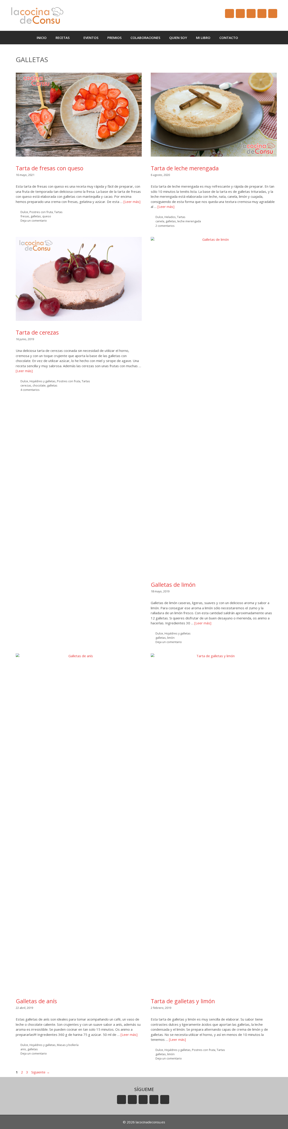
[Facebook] (240, 13)
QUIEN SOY (178, 37)
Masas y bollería (68, 1045)
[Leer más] (132, 201)
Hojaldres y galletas (42, 381)
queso (46, 216)
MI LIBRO (203, 37)
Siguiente (40, 1072)
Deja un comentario (33, 220)
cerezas (25, 385)
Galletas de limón (173, 584)
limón (171, 638)
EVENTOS (90, 37)
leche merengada (189, 221)
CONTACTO (228, 37)
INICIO (42, 37)
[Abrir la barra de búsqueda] (249, 37)
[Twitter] (251, 13)
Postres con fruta (41, 212)
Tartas (58, 212)
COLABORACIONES (145, 37)
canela (159, 221)
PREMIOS (114, 37)
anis (23, 1049)
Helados (170, 217)
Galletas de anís (36, 1001)
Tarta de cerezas (37, 332)
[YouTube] (229, 13)
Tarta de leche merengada (185, 168)
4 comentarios (30, 390)
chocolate (39, 385)
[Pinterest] (272, 13)
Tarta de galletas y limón (183, 1001)
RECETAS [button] (63, 37)
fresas (24, 216)
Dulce (24, 212)
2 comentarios (165, 226)
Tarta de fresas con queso (49, 168)
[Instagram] (261, 13)
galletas (36, 216)
